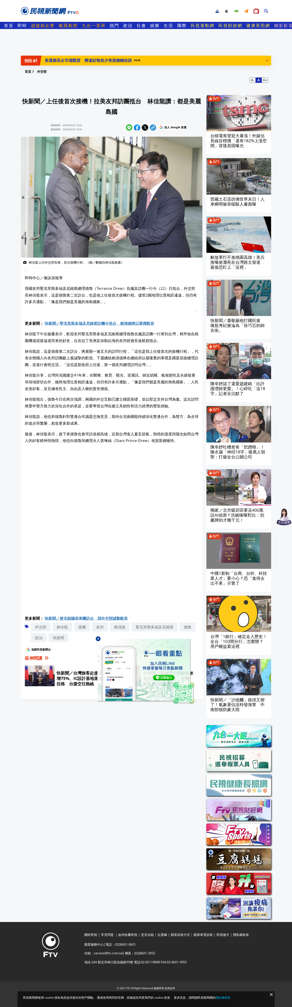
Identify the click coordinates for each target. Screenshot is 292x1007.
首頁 (9, 25)
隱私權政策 (223, 997)
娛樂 (155, 25)
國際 (182, 25)
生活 (168, 25)
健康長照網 (258, 25)
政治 (128, 25)
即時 (22, 25)
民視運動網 (203, 25)
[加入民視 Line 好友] (146, 671)
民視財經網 (230, 25)
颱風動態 (68, 25)
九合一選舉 (94, 25)
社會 (141, 25)
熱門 (114, 25)
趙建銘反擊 (43, 25)
